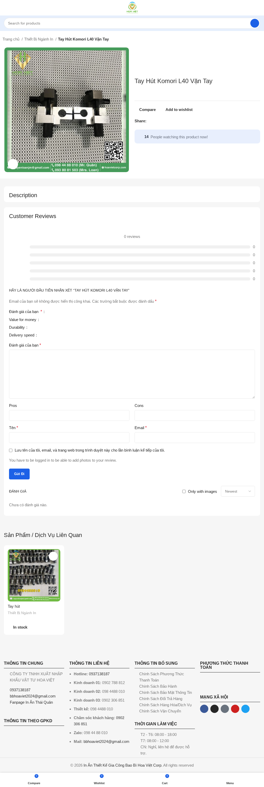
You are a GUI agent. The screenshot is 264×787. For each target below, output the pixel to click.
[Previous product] (248, 39)
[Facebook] (204, 709)
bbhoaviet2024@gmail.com (106, 741)
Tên (13, 427)
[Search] (254, 23)
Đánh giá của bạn (25, 312)
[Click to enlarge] (13, 164)
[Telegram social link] (174, 121)
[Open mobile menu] (6, 8)
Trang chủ (11, 39)
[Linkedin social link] (168, 121)
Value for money (23, 320)
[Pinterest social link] (163, 121)
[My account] (258, 8)
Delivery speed (22, 335)
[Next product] (258, 39)
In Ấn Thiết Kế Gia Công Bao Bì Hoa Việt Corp (122, 765)
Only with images (202, 491)
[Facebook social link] (151, 121)
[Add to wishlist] (53, 556)
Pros (13, 405)
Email (141, 427)
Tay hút (14, 606)
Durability (17, 327)
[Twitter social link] (157, 121)
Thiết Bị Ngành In (39, 39)
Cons (139, 405)
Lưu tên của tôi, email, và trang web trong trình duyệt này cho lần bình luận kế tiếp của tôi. (90, 450)
